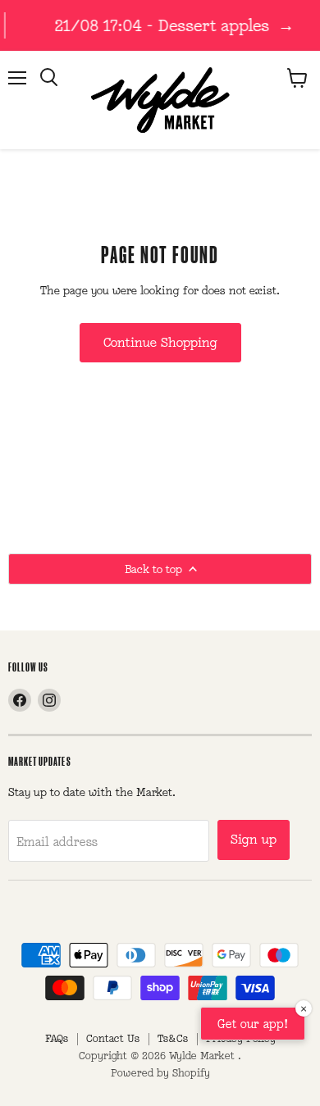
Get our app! (252, 1023)
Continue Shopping (160, 342)
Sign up (254, 839)
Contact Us (112, 1038)
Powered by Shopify (160, 1073)
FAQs (56, 1038)
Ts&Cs (173, 1038)
